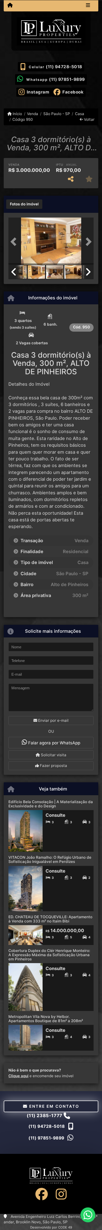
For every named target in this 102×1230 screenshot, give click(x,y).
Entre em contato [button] (53, 1106)
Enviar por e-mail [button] (53, 720)
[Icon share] (41, 1194)
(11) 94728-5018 (64, 66)
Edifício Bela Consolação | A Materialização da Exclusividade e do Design (50, 803)
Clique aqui (18, 1075)
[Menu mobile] (10, 5)
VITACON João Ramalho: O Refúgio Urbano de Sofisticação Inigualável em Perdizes (49, 859)
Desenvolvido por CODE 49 (51, 1227)
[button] (14, 241)
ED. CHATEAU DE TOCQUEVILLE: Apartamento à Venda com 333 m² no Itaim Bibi (50, 919)
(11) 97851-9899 (67, 79)
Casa (79, 113)
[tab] (24, 204)
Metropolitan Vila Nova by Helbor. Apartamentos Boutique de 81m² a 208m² (45, 1018)
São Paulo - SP (56, 113)
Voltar (89, 119)
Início (17, 113)
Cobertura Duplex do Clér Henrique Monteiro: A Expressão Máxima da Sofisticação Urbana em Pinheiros (49, 954)
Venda (32, 113)
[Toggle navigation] (88, 5)
